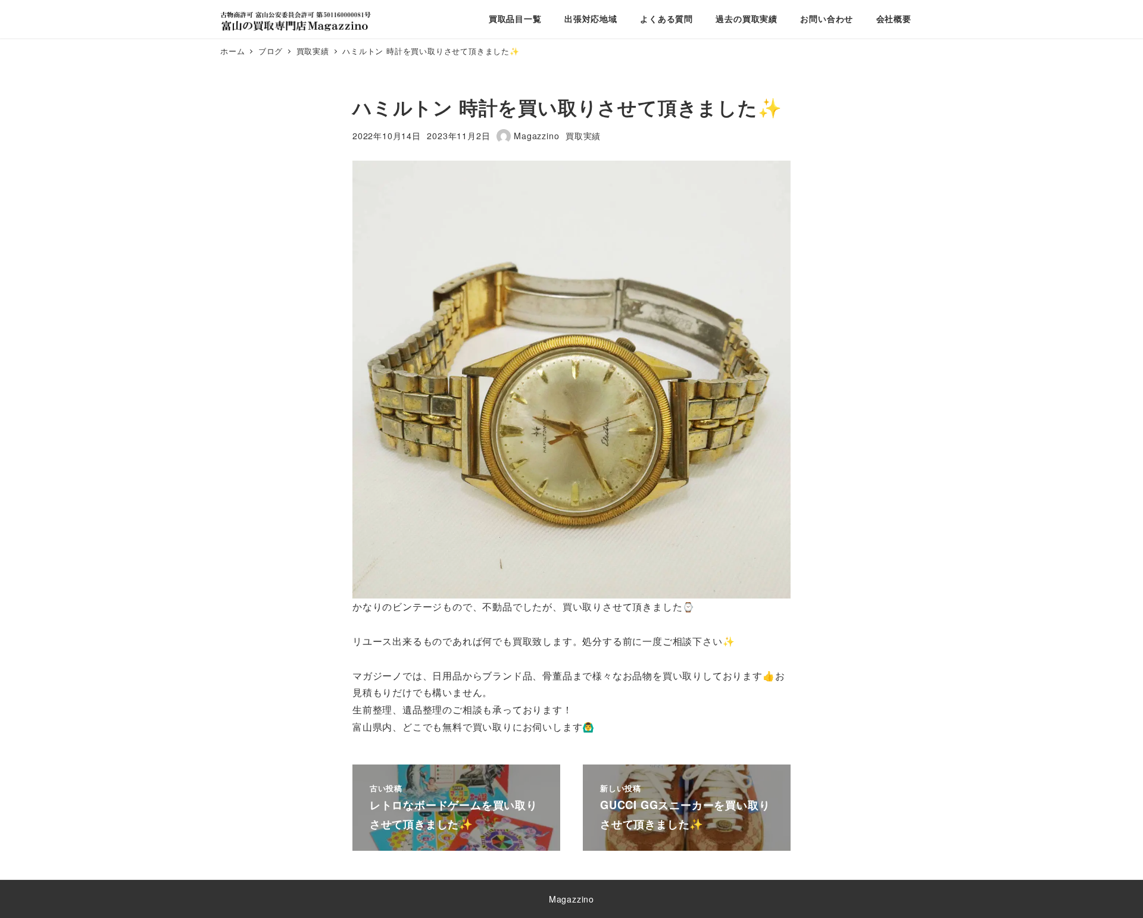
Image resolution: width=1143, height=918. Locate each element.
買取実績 (583, 136)
